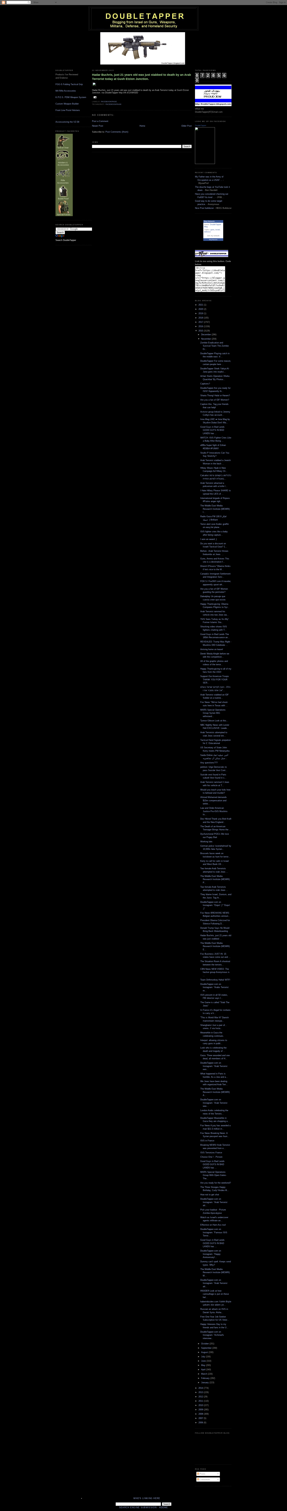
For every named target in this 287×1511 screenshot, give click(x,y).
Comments (204, 1479)
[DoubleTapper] (205, 163)
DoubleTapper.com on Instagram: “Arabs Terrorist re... (214, 987)
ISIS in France (207, 1140)
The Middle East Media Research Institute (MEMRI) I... (215, 508)
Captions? (205, 383)
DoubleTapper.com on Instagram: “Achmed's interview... (212, 1335)
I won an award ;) (208, 539)
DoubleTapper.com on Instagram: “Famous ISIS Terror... (213, 1232)
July (203, 1356)
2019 (201, 313)
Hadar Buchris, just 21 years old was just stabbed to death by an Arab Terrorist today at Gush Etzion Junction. (141, 77)
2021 (201, 305)
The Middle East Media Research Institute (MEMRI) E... (215, 946)
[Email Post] (94, 97)
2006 (201, 1422)
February (205, 1378)
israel (217, 230)
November (206, 339)
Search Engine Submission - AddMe (143, 1507)
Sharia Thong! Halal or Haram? (215, 395)
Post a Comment (100, 121)
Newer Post (97, 126)
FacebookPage (109, 102)
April (203, 1369)
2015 (201, 330)
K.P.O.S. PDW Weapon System (70, 97)
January (205, 1382)
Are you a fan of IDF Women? (214, 400)
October (205, 1343)
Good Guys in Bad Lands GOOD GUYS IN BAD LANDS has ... (212, 430)
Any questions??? (209, 762)
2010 (201, 1405)
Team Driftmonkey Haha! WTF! (215, 980)
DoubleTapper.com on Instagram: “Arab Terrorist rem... (213, 1066)
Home (142, 126)
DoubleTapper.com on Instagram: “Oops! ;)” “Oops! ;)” (215, 905)
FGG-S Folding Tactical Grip (69, 84)
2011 (201, 1401)
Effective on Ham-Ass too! (213, 1225)
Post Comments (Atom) (116, 132)
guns (212, 230)
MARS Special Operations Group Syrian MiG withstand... (213, 713)
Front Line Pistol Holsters (67, 110)
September (206, 1348)
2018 (201, 317)
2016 (201, 326)
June (203, 1361)
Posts (202, 1474)
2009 (201, 1409)
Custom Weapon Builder (67, 104)
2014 (201, 1388)
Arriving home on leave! (211, 649)
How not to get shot (209, 1194)
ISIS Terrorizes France (211, 1152)
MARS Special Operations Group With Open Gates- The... (213, 1175)
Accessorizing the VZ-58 (67, 122)
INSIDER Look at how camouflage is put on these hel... (214, 1294)
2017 (201, 322)
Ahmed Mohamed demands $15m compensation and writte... (213, 800)
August (205, 1352)
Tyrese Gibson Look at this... (214, 720)
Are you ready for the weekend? (215, 1183)
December (206, 334)
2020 (201, 309)
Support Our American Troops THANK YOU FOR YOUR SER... (214, 679)
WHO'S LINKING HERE (146, 1498)
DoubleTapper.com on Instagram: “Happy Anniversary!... (210, 1254)
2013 (201, 1392)
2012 (201, 1396)
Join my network (213, 236)
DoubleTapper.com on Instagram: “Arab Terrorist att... (213, 1202)
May (203, 1365)
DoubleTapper (200, 125)
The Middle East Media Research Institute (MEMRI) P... (215, 879)
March (204, 1374)
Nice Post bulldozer (204, 208)
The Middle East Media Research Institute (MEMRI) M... (215, 1272)
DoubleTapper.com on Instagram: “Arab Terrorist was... (213, 1102)
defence (207, 232)
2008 (201, 1414)
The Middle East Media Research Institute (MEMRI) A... (215, 1092)
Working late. (206, 841)
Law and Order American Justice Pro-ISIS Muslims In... (214, 811)
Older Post (186, 126)
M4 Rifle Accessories (65, 91)
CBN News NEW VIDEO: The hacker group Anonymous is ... (215, 972)
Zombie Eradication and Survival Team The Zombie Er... (214, 345)
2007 (201, 1418)
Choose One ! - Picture (211, 1157)
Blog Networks (213, 239)
